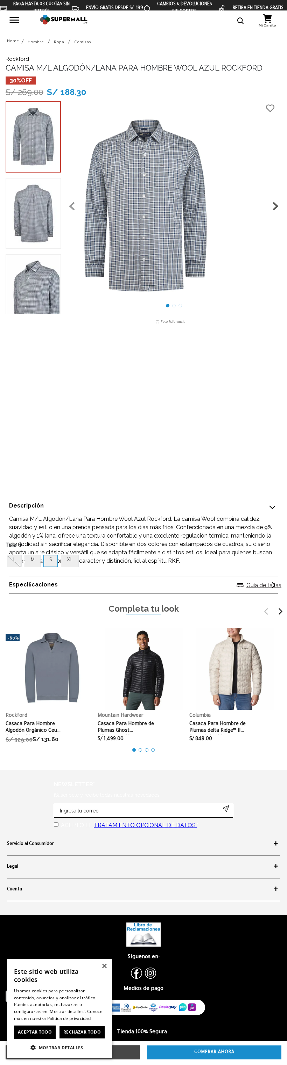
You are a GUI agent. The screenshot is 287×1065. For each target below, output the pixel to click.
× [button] (104, 966)
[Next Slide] (280, 611)
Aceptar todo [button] (35, 1032)
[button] (240, 20)
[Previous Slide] (266, 611)
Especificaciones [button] (33, 585)
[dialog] (59, 1008)
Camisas (82, 43)
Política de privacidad (69, 1018)
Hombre (36, 43)
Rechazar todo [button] (82, 1032)
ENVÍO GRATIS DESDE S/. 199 (114, 8)
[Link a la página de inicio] (13, 42)
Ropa (59, 43)
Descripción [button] (26, 506)
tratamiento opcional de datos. (145, 825)
